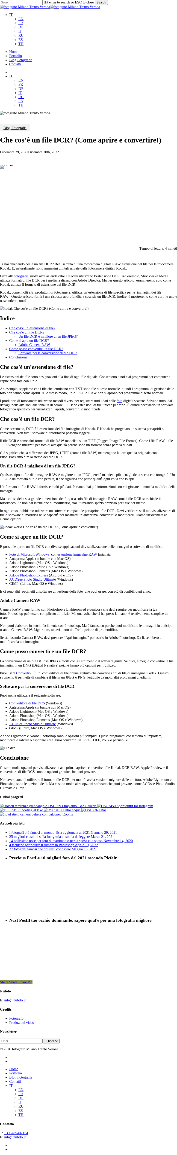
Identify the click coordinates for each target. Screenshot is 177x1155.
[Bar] (93, 810)
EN (21, 19)
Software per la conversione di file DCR (47, 353)
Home (13, 1069)
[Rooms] (36, 814)
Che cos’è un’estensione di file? (32, 328)
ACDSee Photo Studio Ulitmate (32, 579)
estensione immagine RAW (77, 554)
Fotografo (16, 1018)
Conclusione (18, 357)
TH (21, 44)
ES (20, 40)
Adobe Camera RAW (34, 345)
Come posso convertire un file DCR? (36, 349)
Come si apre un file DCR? (29, 341)
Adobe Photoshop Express (28, 575)
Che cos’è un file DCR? (26, 332)
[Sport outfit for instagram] (125, 806)
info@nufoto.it (15, 1000)
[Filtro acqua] (62, 810)
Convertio (23, 673)
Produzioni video (21, 1023)
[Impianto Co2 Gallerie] (48, 806)
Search (101, 2)
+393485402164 (16, 1133)
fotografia (21, 276)
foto (119, 401)
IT (11, 15)
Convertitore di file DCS (27, 703)
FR (20, 23)
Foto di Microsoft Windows (29, 554)
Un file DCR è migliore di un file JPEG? (48, 336)
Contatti (15, 1081)
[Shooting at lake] (22, 810)
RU (21, 35)
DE (21, 27)
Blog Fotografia (15, 128)
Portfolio (15, 1073)
